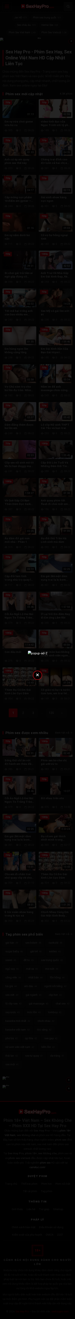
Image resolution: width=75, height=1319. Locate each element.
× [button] (37, 674)
